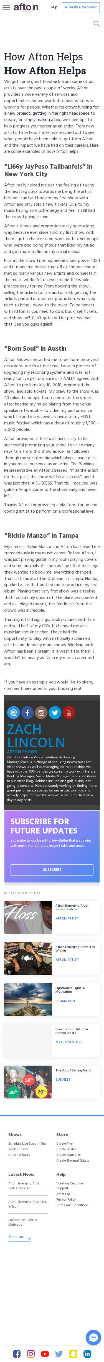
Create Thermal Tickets (72, 1161)
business (63, 1080)
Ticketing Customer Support (70, 1186)
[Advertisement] (52, 1293)
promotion (65, 1001)
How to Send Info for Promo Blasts (71, 1031)
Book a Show (18, 1149)
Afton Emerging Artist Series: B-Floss (71, 907)
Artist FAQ (64, 1194)
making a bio (48, 120)
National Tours (19, 1155)
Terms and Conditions (72, 1205)
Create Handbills (68, 1155)
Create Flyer (65, 1144)
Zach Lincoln (36, 735)
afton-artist (67, 918)
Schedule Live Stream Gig (27, 1144)
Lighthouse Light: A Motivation (70, 990)
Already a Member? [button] (81, 7)
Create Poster (66, 1149)
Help (53, 7)
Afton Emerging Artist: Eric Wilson (75, 948)
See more (16, 1237)
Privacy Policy (66, 1200)
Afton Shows (22, 751)
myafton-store (69, 1042)
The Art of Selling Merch (73, 1070)
